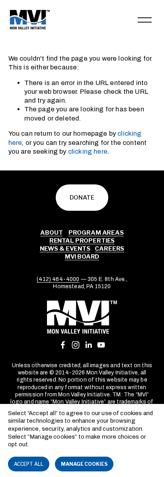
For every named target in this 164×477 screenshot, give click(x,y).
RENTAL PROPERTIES (82, 240)
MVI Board (82, 256)
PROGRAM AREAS (96, 232)
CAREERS (109, 248)
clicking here (87, 151)
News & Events (65, 248)
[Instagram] (76, 345)
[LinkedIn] (88, 345)
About (51, 232)
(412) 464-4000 (58, 279)
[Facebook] (63, 345)
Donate (82, 197)
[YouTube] (101, 345)
